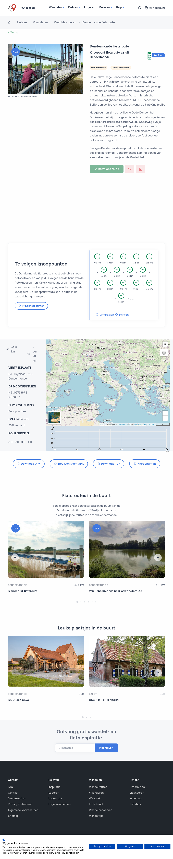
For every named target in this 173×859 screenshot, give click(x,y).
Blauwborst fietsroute (23, 591)
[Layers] (164, 352)
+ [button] (165, 413)
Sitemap (13, 816)
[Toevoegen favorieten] (129, 169)
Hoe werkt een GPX (70, 463)
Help (119, 7)
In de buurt (96, 804)
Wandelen (55, 7)
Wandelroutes (98, 787)
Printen (123, 315)
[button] (165, 344)
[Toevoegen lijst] (140, 169)
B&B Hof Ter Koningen (104, 700)
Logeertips (55, 798)
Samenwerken (17, 798)
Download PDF (110, 463)
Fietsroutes (137, 787)
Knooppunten (146, 463)
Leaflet (102, 424)
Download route (108, 169)
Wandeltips (96, 816)
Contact (13, 792)
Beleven (104, 7)
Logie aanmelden (59, 804)
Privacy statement (20, 804)
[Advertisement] (86, 207)
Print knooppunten (32, 305)
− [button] (165, 418)
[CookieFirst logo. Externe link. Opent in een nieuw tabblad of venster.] (4, 839)
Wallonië (94, 798)
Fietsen (73, 7)
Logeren (89, 7)
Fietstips (135, 804)
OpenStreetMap (124, 424)
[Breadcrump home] (9, 22)
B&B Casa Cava (18, 700)
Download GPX (30, 463)
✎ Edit (151, 424)
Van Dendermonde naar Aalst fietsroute (115, 591)
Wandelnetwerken (100, 810)
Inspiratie (54, 787)
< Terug (13, 32)
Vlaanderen (40, 22)
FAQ (10, 787)
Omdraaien (106, 315)
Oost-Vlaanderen (65, 22)
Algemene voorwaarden (23, 810)
